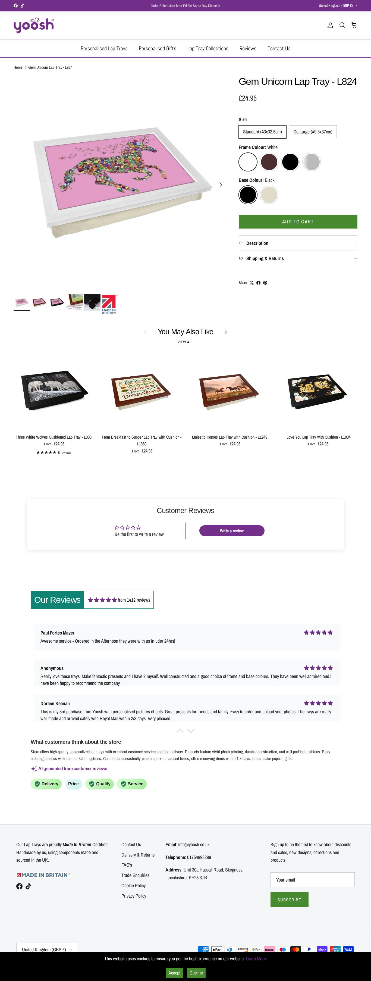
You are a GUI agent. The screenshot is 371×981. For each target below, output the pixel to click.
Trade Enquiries (135, 875)
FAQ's (126, 864)
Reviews (248, 48)
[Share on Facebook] (258, 283)
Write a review (232, 531)
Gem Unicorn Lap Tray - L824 (50, 67)
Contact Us (279, 48)
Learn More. (256, 958)
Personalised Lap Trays (104, 48)
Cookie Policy (133, 885)
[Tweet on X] (252, 283)
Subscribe (289, 900)
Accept (174, 972)
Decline (196, 972)
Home (18, 67)
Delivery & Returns (138, 854)
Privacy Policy (133, 895)
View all (185, 341)
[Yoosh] (34, 25)
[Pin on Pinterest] (265, 283)
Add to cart (298, 221)
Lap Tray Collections (207, 48)
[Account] (329, 25)
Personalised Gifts (157, 48)
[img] (102, 599)
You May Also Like (185, 332)
